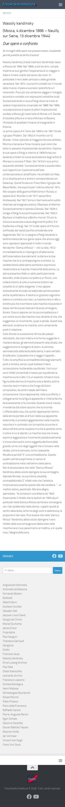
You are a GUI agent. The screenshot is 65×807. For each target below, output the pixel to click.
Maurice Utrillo (11, 731)
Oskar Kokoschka (12, 671)
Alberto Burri (10, 602)
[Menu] (60, 4)
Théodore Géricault (13, 641)
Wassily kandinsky (13, 658)
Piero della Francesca (14, 705)
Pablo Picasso (10, 701)
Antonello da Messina (15, 589)
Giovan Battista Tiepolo (15, 727)
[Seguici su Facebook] (54, 556)
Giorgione (8, 645)
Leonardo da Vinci (12, 675)
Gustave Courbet (12, 606)
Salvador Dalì (10, 610)
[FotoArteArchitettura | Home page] (25, 4)
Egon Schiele (10, 718)
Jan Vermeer (10, 736)
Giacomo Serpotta (13, 723)
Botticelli (7, 598)
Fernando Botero (12, 593)
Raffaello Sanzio (12, 710)
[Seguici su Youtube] (60, 556)
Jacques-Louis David (14, 615)
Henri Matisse (10, 688)
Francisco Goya (11, 654)
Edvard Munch (11, 697)
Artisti (7, 13)
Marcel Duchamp (12, 623)
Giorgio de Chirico (12, 619)
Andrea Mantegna (13, 684)
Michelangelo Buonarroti (16, 692)
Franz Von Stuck (12, 744)
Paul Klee (8, 667)
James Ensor (10, 628)
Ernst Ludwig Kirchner (15, 662)
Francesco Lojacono (14, 680)
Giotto (6, 649)
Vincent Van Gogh (13, 740)
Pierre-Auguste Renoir (15, 714)
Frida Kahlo (9, 632)
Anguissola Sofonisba (15, 585)
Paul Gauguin (10, 636)
